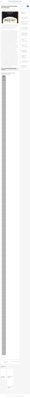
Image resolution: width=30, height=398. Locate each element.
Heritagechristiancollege (15, 1)
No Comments (3, 10)
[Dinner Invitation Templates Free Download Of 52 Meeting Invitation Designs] (4, 160)
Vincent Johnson (3, 9)
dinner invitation (4, 357)
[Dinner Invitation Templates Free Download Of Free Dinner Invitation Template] (4, 78)
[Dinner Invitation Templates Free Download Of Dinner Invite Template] (4, 304)
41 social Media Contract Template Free (3, 377)
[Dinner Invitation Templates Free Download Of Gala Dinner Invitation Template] (4, 174)
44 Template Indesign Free (24, 27)
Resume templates (13, 9)
